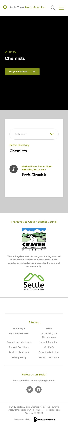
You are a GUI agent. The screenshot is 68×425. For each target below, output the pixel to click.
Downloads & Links (49, 352)
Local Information (49, 342)
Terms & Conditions (19, 347)
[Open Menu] (61, 8)
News (49, 328)
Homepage (19, 328)
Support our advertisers (19, 342)
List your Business (18, 71)
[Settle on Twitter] (29, 389)
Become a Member (19, 333)
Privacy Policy (19, 357)
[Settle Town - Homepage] (23, 7)
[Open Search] (53, 8)
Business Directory (19, 352)
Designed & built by (21, 419)
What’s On (49, 347)
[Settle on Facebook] (38, 389)
